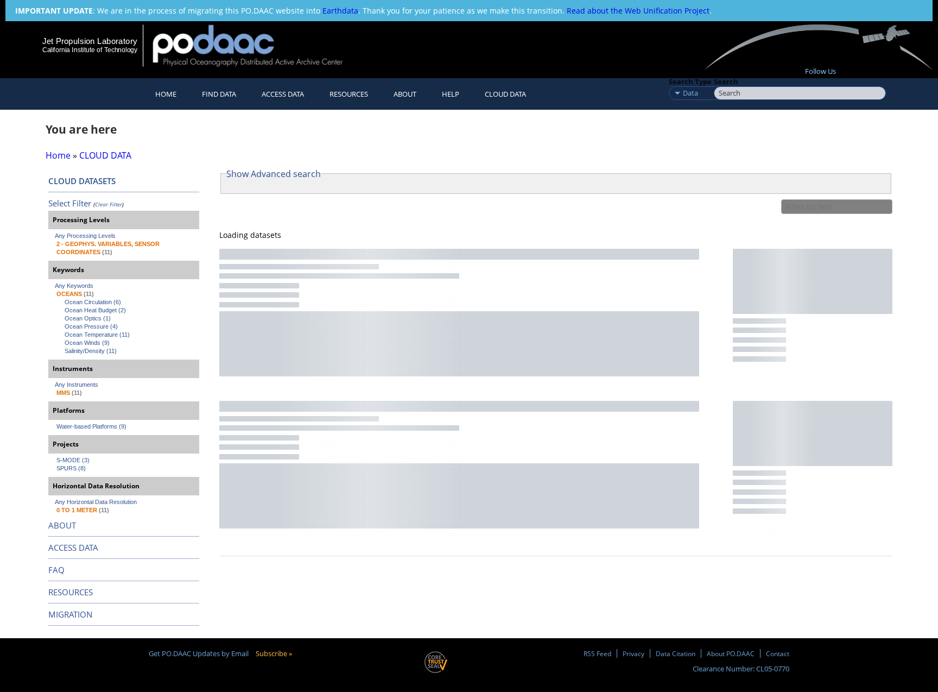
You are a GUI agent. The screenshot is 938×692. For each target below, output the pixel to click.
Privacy (633, 653)
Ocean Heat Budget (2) (95, 310)
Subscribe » (274, 653)
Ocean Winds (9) (87, 342)
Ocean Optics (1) (88, 318)
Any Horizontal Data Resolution (96, 502)
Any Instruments (76, 384)
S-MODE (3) (73, 460)
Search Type (690, 81)
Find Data (219, 94)
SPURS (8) (71, 468)
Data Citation (675, 653)
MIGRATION (70, 614)
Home (165, 94)
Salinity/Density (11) (91, 351)
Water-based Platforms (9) (91, 426)
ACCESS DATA (73, 547)
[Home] (257, 45)
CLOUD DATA (505, 94)
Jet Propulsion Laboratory (89, 41)
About (405, 94)
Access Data (283, 94)
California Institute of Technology (89, 50)
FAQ (56, 569)
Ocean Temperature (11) (97, 334)
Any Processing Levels (85, 235)
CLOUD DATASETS (82, 180)
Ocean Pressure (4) (91, 326)
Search (726, 81)
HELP (450, 94)
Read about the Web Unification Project (638, 10)
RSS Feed (597, 653)
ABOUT (62, 525)
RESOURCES (348, 94)
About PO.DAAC (731, 653)
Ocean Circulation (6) (93, 302)
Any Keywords (74, 285)
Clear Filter (108, 204)
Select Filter (69, 203)
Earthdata (340, 10)
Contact (777, 653)
